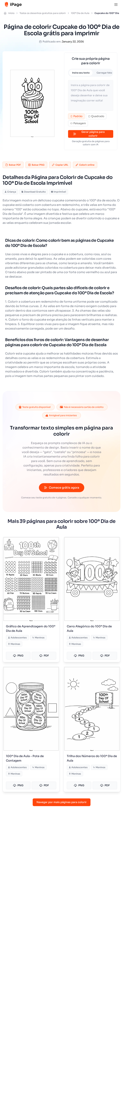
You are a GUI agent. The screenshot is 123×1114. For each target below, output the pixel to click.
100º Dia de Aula (80, 13)
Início (11, 13)
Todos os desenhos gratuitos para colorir (43, 13)
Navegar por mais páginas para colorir (62, 802)
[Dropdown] (116, 4)
